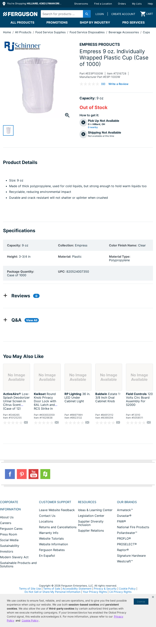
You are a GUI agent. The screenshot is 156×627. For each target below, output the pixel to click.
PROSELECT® (127, 544)
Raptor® (123, 550)
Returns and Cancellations (57, 527)
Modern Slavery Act (14, 557)
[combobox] (64, 14)
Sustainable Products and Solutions (18, 564)
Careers (5, 523)
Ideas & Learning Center (95, 510)
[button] (153, 597)
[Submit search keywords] (87, 14)
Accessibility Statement (77, 588)
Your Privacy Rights (95, 591)
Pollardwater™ (127, 533)
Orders (122, 3)
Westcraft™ (125, 561)
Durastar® (124, 516)
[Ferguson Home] (20, 14)
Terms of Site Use (30, 588)
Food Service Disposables (87, 32)
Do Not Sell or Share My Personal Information (52, 591)
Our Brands (127, 502)
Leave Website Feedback (57, 510)
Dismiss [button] (141, 601)
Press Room (8, 534)
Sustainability (9, 546)
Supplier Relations (91, 530)
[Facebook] (10, 474)
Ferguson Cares (11, 528)
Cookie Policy (127, 588)
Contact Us (47, 516)
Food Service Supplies (50, 32)
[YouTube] (33, 474)
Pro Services (133, 22)
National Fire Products (133, 527)
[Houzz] (45, 474)
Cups (146, 32)
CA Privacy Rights (120, 591)
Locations (46, 521)
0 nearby (93, 127)
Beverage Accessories (124, 32)
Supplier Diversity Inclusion (90, 523)
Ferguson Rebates (52, 550)
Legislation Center (91, 516)
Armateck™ (125, 510)
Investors (6, 551)
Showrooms (81, 3)
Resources (87, 502)
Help (150, 3)
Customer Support (55, 502)
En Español (47, 555)
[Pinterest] (22, 474)
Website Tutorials (51, 538)
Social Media (9, 540)
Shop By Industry (95, 22)
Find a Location (103, 3)
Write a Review (118, 84)
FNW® (121, 521)
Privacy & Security (105, 588)
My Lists (137, 3)
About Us (7, 517)
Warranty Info (48, 533)
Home (7, 32)
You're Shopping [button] (34, 3)
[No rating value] (90, 84)
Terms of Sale (51, 588)
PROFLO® (124, 538)
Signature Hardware (131, 555)
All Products (22, 22)
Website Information (53, 544)
